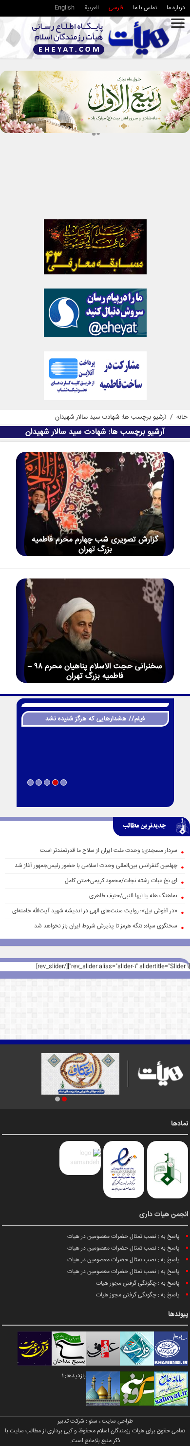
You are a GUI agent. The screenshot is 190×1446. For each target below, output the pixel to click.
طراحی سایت (117, 1421)
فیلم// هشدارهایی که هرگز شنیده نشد (95, 719)
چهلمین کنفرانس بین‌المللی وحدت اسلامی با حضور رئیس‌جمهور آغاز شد (96, 865)
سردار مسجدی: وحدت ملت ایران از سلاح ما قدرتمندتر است (108, 850)
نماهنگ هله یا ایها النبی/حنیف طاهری (133, 896)
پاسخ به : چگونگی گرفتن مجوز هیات (138, 1283)
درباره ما (176, 8)
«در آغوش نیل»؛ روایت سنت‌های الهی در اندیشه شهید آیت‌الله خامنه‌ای (94, 911)
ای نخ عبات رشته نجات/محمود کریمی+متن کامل (121, 881)
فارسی (116, 8)
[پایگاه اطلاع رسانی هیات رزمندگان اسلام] (101, 38)
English (65, 8)
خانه (182, 417)
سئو (93, 1421)
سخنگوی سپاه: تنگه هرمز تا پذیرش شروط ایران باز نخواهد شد (105, 926)
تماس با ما (145, 8)
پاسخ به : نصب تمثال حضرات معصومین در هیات (123, 1236)
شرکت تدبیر (70, 1421)
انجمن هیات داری (163, 1214)
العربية (91, 8)
